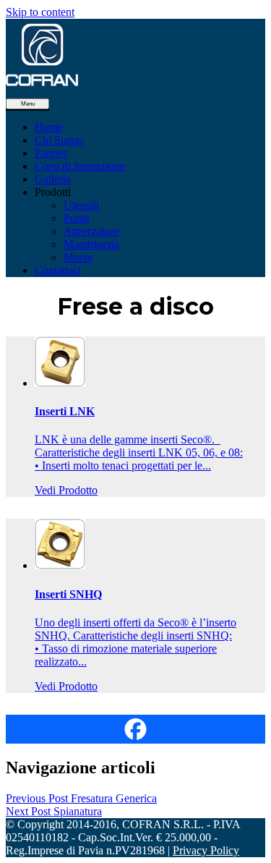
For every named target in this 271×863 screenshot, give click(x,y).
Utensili (81, 205)
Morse (78, 257)
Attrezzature (91, 231)
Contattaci (58, 270)
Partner (51, 153)
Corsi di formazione (80, 166)
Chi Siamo (59, 140)
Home (49, 127)
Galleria (53, 179)
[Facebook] (135, 729)
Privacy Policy (206, 850)
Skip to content (40, 12)
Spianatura (54, 811)
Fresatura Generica (81, 798)
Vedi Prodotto (66, 490)
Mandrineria (91, 244)
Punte (77, 218)
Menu (28, 104)
